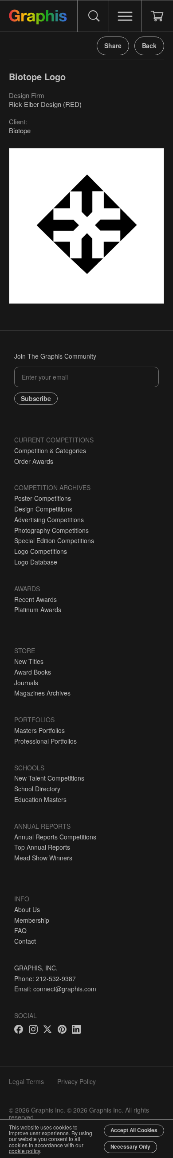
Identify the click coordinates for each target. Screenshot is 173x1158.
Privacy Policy (76, 1081)
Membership (31, 920)
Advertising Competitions (49, 519)
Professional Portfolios (45, 741)
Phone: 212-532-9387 (45, 978)
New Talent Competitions (49, 777)
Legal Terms (26, 1081)
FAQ (20, 930)
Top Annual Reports (42, 847)
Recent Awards (35, 599)
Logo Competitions (40, 551)
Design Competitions (43, 508)
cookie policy (24, 1150)
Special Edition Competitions (54, 540)
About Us (27, 909)
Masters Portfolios (39, 730)
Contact (25, 941)
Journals (26, 682)
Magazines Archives (42, 692)
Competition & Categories (50, 450)
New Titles (28, 661)
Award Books (32, 671)
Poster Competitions (42, 498)
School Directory (37, 788)
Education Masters (40, 799)
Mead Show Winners (43, 857)
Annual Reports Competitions (55, 836)
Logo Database (35, 561)
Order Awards (33, 461)
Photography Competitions (51, 530)
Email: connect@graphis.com (55, 988)
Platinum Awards (37, 609)
